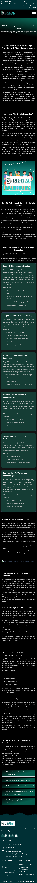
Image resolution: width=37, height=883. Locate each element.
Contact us (22, 555)
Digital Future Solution (10, 31)
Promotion (18, 32)
